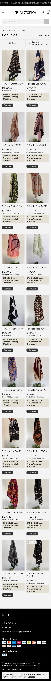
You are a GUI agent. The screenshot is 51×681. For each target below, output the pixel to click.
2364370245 (8, 627)
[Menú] (3, 12)
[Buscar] (46, 21)
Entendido (31, 677)
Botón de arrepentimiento (25, 665)
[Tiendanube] (11, 670)
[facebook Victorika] (8, 615)
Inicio (4, 30)
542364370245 (9, 623)
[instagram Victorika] (3, 615)
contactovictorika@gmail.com (16, 632)
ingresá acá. (7, 665)
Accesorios (13, 30)
